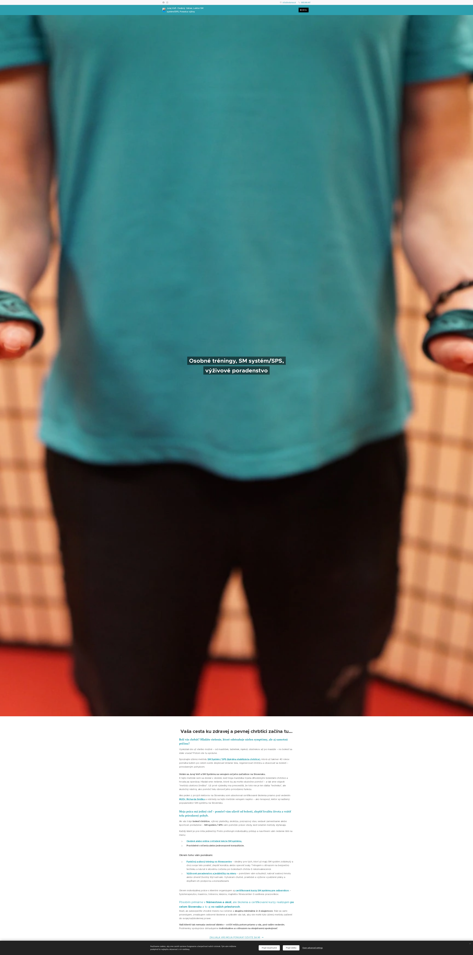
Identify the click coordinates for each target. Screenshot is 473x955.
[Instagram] (167, 2)
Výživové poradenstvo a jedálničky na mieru (211, 873)
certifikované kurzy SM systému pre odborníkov (262, 890)
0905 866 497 (305, 2)
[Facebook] (163, 2)
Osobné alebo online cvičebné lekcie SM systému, (214, 841)
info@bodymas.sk (289, 2)
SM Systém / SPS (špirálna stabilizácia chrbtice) (234, 759)
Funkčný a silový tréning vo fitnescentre (209, 861)
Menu (304, 10)
